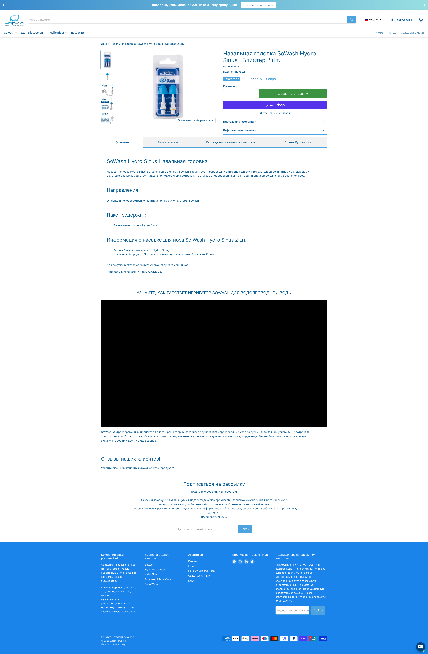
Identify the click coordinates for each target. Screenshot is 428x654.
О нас (392, 32)
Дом (104, 43)
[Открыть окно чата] (420, 647)
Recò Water (78, 32)
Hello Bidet (57, 32)
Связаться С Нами (412, 32)
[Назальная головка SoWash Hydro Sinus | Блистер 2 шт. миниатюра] (107, 90)
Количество (230, 86)
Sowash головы (167, 142)
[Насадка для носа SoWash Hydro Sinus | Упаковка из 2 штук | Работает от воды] (107, 59)
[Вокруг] (351, 19)
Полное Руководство (299, 142)
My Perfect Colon (32, 32)
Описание (122, 142)
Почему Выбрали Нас (201, 570)
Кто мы (380, 32)
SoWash (9, 32)
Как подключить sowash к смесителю (231, 142)
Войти (244, 529)
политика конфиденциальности (253, 500)
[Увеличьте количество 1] (252, 93)
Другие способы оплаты (275, 113)
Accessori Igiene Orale (158, 579)
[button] (373, 20)
